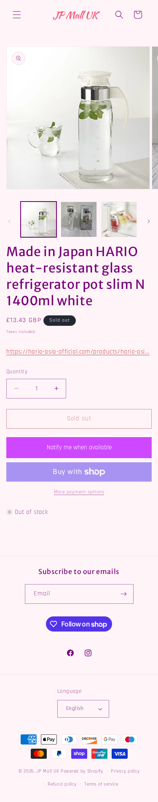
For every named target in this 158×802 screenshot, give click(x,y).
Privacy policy (125, 771)
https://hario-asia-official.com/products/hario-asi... (78, 352)
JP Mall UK (47, 771)
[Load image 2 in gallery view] (78, 219)
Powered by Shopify (82, 771)
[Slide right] (148, 221)
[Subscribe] (124, 594)
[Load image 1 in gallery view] (38, 219)
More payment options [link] (79, 492)
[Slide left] (9, 221)
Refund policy (62, 784)
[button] (17, 14)
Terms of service (101, 784)
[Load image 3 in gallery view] (119, 219)
